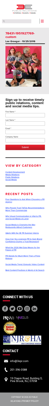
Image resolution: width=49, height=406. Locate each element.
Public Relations (12, 177)
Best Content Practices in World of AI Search (24, 270)
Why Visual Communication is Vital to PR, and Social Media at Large (23, 217)
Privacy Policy (30, 401)
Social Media (11, 179)
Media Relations (12, 174)
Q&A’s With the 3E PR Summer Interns (22, 233)
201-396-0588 (18, 369)
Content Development (15, 172)
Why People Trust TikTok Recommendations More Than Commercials (24, 209)
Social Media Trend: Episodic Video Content (24, 264)
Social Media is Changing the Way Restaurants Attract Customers (20, 226)
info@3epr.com (19, 361)
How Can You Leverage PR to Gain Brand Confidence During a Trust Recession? (23, 240)
